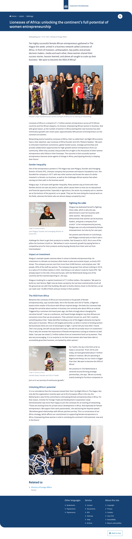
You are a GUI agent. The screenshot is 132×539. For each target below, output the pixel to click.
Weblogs (29, 16)
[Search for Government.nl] (120, 16)
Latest (21, 16)
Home (13, 16)
